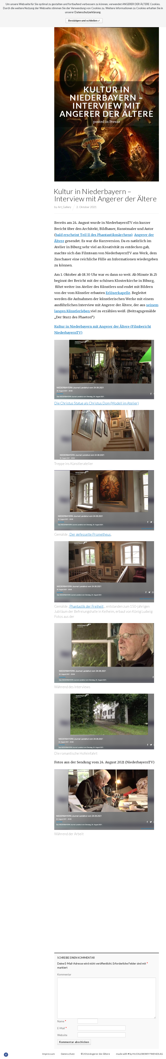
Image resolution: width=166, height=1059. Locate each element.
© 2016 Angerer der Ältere (95, 1053)
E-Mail (62, 1028)
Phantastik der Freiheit (86, 606)
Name (61, 1021)
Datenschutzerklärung (87, 12)
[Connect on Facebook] (6, 1054)
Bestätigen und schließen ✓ (84, 20)
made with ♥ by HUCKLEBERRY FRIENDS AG (139, 1053)
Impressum (48, 1053)
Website (62, 1035)
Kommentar (64, 974)
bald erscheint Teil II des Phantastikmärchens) (94, 235)
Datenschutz (68, 1053)
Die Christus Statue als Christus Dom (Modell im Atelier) (96, 403)
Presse (114, 122)
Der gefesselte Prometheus (90, 534)
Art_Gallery (64, 207)
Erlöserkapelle (118, 293)
